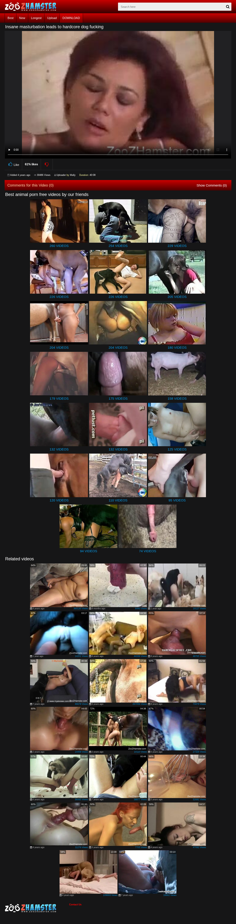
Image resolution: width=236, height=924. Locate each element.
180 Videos (177, 347)
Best (10, 18)
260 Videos (59, 246)
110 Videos (118, 500)
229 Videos (177, 246)
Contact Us (75, 904)
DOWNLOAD (71, 18)
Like (16, 164)
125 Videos (177, 449)
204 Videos (59, 347)
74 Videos (147, 551)
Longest (36, 18)
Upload (52, 18)
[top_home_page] (32, 6)
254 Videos (118, 246)
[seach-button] (227, 7)
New (22, 18)
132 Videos (59, 449)
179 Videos (59, 398)
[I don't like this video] (47, 164)
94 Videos (88, 551)
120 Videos (59, 500)
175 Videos (118, 398)
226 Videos (59, 297)
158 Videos (177, 398)
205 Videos (177, 297)
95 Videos (177, 500)
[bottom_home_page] (37, 908)
